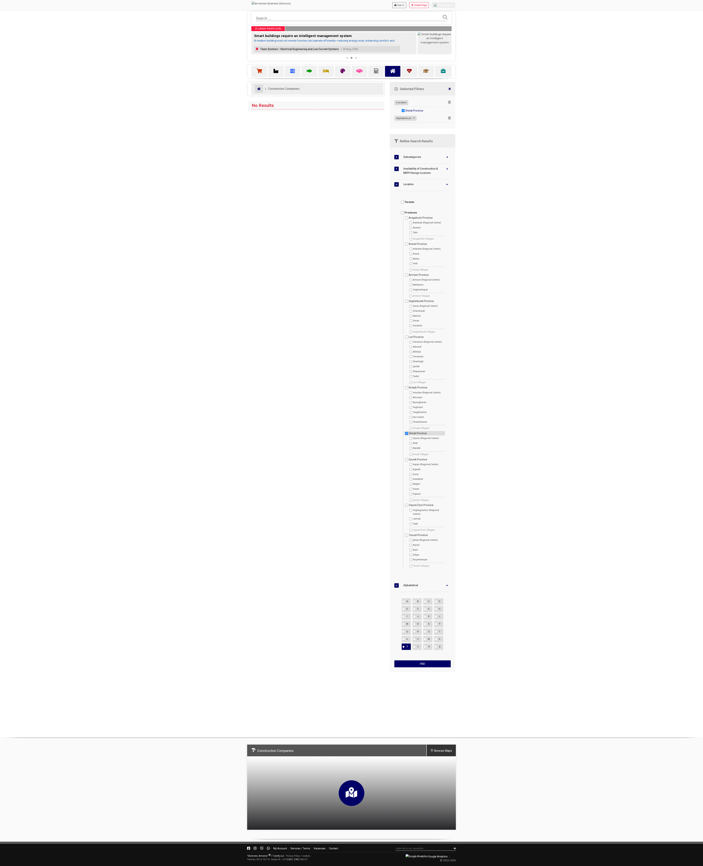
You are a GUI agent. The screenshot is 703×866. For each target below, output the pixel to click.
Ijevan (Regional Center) (425, 540)
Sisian (416, 488)
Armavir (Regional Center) (426, 279)
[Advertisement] (422, 703)
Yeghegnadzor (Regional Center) (426, 512)
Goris (416, 474)
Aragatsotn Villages (423, 238)
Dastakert (418, 479)
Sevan (416, 320)
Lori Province (416, 336)
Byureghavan (419, 402)
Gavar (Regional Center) (425, 306)
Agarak (417, 469)
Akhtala (417, 351)
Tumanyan (418, 356)
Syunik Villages (421, 500)
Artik (415, 443)
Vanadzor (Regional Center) (427, 341)
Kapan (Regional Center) (425, 464)
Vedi (415, 263)
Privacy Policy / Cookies (298, 856)
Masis (416, 258)
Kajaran (417, 493)
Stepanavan (419, 371)
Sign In (400, 5)
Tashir (416, 376)
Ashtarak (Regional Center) (427, 222)
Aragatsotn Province (421, 217)
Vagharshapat (420, 289)
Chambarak (419, 310)
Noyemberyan (420, 559)
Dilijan (416, 554)
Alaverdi (417, 346)
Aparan (417, 227)
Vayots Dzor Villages (424, 529)
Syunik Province (418, 459)
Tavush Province (418, 535)
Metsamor (418, 284)
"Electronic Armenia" (258, 856)
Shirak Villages (420, 454)
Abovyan (417, 397)
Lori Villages (419, 382)
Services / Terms (300, 848)
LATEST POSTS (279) (269, 29)
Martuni (417, 315)
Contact (333, 848)
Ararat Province (418, 243)
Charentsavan (420, 421)
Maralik (417, 448)
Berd (415, 549)
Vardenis (417, 325)
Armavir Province (419, 274)
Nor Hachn (418, 417)
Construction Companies (284, 88)
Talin (415, 232)
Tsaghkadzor (420, 412)
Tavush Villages (421, 565)
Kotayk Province (418, 387)
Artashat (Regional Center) (427, 248)
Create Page (420, 5)
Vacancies (320, 848)
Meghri (416, 484)
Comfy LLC (278, 856)
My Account (280, 848)
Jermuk (417, 518)
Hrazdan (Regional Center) (427, 392)
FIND (422, 663)
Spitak (416, 366)
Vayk (415, 523)
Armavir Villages (421, 295)
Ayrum (416, 545)
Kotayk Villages (421, 428)
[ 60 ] (290, 859)
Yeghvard (418, 407)
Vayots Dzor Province (421, 505)
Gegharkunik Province (421, 301)
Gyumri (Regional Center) (426, 438)
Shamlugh (418, 361)
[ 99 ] (296, 859)
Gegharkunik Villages (424, 331)
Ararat (416, 253)
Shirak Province (414, 110)
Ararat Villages (420, 269)
